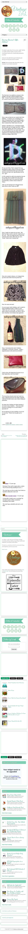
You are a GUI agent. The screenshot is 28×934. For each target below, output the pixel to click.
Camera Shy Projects (12, 899)
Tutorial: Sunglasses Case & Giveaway (16, 682)
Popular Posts (5, 678)
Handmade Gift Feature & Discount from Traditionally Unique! (16, 830)
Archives (13, 678)
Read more (4, 549)
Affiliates (11, 757)
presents (13, 424)
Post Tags (20, 678)
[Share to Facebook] (11, 423)
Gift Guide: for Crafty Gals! (14, 885)
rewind (17, 424)
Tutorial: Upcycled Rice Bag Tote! (15, 721)
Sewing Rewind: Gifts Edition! (10, 41)
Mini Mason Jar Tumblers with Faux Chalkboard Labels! (15, 892)
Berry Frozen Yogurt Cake (14, 795)
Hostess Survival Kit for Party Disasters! (15, 854)
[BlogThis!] (8, 423)
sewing (21, 424)
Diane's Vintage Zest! (18, 929)
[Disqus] (14, 460)
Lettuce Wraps (11, 690)
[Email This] (6, 423)
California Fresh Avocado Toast (15, 807)
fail (10, 424)
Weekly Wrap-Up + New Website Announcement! (16, 822)
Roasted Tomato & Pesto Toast (15, 801)
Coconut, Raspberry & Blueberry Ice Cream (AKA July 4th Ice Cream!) (17, 714)
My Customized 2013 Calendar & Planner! (16, 869)
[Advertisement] (11, 604)
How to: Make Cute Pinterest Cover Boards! (17, 698)
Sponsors (4, 757)
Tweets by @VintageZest (7, 917)
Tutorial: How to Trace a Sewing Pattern (15, 838)
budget (7, 424)
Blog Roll (18, 757)
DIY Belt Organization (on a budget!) (15, 862)
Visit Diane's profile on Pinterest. (9, 911)
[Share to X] (9, 423)
